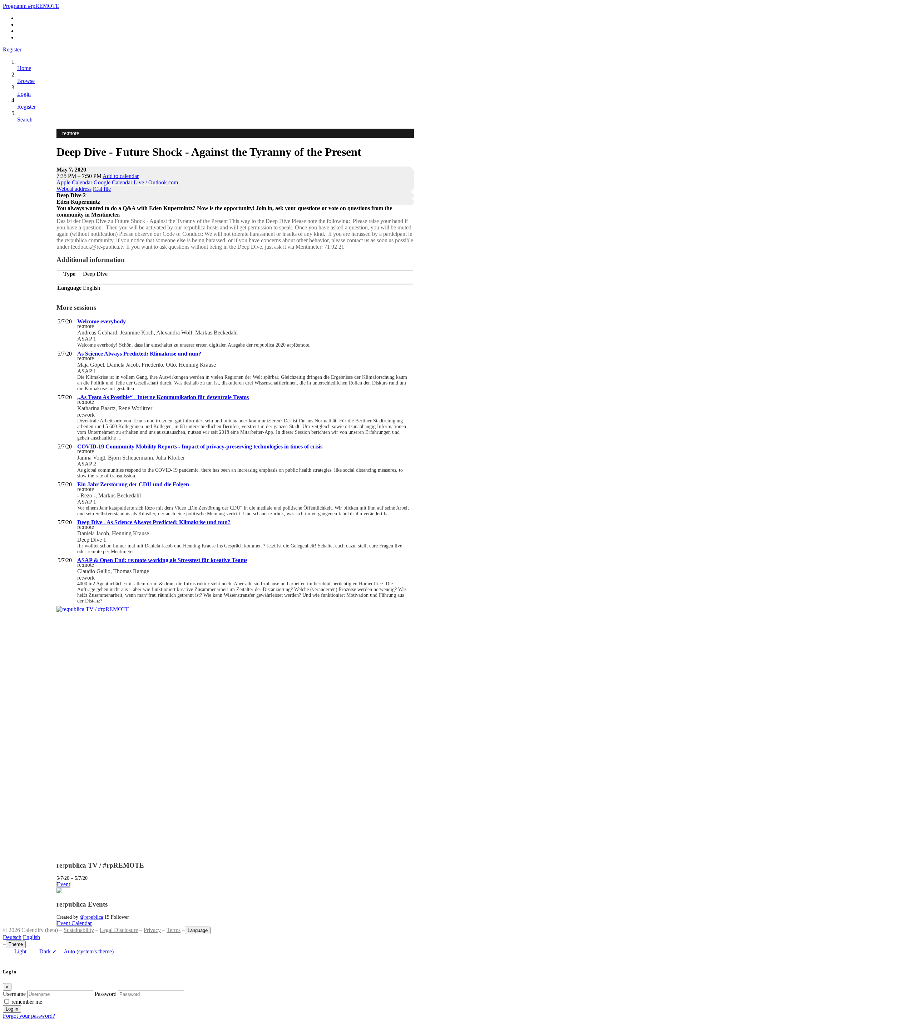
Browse (26, 81)
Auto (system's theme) (83, 951)
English (31, 937)
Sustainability (79, 930)
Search (25, 119)
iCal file (102, 189)
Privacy (152, 930)
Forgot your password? (29, 1016)
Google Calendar (113, 182)
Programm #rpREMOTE (31, 6)
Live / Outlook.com (156, 182)
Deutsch (12, 937)
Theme (16, 944)
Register (12, 49)
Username (14, 994)
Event (63, 884)
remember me (26, 1002)
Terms (173, 930)
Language (198, 930)
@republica (91, 917)
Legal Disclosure (119, 930)
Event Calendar (74, 923)
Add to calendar (121, 176)
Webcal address (74, 189)
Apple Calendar (74, 182)
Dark (45, 951)
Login (24, 94)
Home (24, 68)
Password (106, 994)
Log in (12, 1009)
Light (20, 951)
